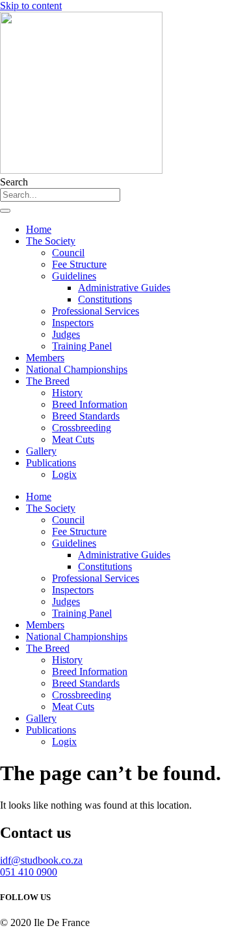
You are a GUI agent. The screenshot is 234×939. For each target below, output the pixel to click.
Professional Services (95, 310)
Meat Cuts (73, 439)
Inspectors (73, 322)
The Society (50, 240)
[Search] (5, 211)
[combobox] (60, 195)
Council (68, 252)
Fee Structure (79, 264)
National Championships (76, 369)
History (67, 392)
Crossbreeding (81, 427)
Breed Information (89, 404)
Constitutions (105, 299)
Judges (66, 334)
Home (38, 229)
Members (45, 357)
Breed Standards (86, 416)
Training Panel (82, 345)
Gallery (41, 451)
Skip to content (31, 5)
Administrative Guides (124, 287)
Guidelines (74, 275)
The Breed (48, 380)
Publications (51, 462)
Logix (64, 474)
